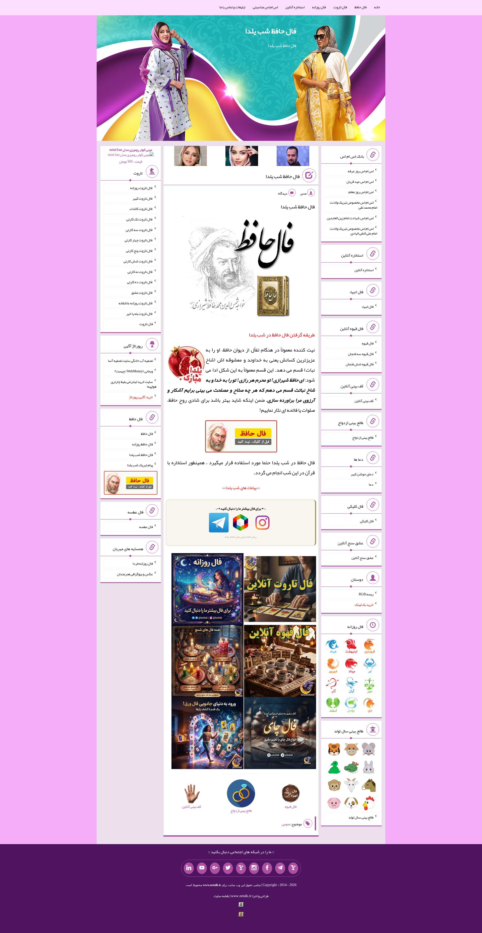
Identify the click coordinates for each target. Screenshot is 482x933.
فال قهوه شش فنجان (360, 364)
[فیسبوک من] (267, 868)
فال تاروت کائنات (141, 208)
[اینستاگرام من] (254, 868)
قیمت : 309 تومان (130, 155)
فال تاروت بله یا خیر (139, 313)
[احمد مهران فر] (293, 156)
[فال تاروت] (280, 590)
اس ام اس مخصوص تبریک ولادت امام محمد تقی (353, 205)
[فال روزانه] (207, 590)
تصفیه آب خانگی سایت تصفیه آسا (130, 360)
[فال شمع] (207, 662)
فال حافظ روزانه (142, 444)
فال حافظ (360, 7)
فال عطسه (146, 526)
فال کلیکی (367, 520)
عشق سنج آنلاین (362, 557)
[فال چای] (280, 734)
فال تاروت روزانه (141, 187)
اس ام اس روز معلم (361, 191)
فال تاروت (340, 7)
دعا (371, 484)
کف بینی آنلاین (364, 400)
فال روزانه (319, 7)
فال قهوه (368, 343)
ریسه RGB (366, 594)
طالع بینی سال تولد (361, 817)
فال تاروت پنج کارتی (139, 250)
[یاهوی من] (293, 868)
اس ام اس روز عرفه (361, 170)
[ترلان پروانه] (241, 156)
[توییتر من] (228, 868)
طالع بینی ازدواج (363, 437)
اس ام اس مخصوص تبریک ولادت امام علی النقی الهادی (353, 231)
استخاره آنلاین (295, 7)
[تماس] (241, 868)
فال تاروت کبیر (143, 198)
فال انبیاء (368, 306)
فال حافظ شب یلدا (270, 30)
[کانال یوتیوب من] (202, 868)
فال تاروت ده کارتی (140, 281)
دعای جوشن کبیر (362, 473)
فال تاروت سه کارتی (139, 229)
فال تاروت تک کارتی (139, 219)
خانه (377, 7)
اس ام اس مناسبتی (265, 7)
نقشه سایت (221, 895)
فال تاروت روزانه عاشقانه (135, 303)
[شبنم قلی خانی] (190, 156)
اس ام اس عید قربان (360, 181)
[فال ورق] (207, 734)
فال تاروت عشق (142, 292)
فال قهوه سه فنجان (361, 353)
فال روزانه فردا (143, 563)
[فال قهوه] (280, 662)
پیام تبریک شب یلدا (140, 465)
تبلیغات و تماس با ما (232, 7)
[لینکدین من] (189, 868)
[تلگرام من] (280, 868)
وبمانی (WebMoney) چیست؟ (133, 371)
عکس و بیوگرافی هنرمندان (135, 573)
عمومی (286, 824)
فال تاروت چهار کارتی (139, 240)
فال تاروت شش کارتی (138, 261)
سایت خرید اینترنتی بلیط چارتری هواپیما (133, 384)
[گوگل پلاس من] (215, 868)
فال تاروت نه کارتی (140, 271)
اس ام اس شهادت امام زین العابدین (350, 217)
